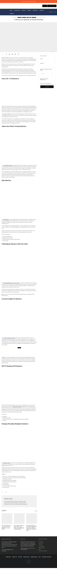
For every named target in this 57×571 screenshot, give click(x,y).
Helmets (23, 10)
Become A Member (52, 5)
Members (11, 13)
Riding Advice (34, 17)
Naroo (27, 17)
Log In (45, 5)
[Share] (6, 54)
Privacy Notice (41, 546)
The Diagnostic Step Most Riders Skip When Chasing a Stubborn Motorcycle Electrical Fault (31, 528)
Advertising (41, 541)
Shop (40, 549)
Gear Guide (35, 10)
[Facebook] (49, 12)
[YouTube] (51, 12)
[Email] (18, 54)
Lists (30, 17)
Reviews (29, 10)
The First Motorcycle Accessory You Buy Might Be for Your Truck (22, 351)
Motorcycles (17, 10)
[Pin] (12, 54)
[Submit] (15, 54)
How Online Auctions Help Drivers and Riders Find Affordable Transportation (19, 527)
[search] (52, 73)
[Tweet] (9, 54)
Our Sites (40, 544)
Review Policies (42, 547)
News (11, 10)
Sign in (41, 58)
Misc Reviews (19, 17)
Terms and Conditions (43, 550)
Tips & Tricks (24, 17)
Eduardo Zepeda (14, 17)
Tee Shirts (41, 10)
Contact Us (41, 543)
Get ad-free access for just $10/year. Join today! (28, 1)
